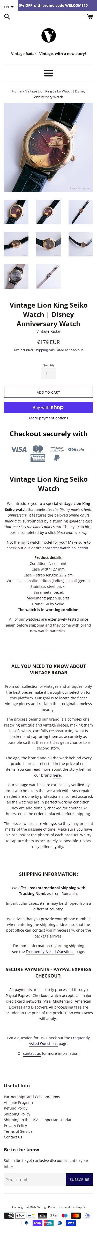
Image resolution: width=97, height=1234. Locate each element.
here (57, 775)
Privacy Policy (15, 1125)
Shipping (41, 350)
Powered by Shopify (71, 1207)
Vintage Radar (46, 1207)
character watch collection (65, 547)
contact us (32, 1053)
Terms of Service (18, 1131)
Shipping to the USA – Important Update (38, 1119)
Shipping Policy (17, 1114)
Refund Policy (15, 1108)
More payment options (48, 418)
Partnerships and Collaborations (32, 1096)
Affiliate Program (18, 1102)
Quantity (49, 365)
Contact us (13, 1137)
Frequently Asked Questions (50, 951)
